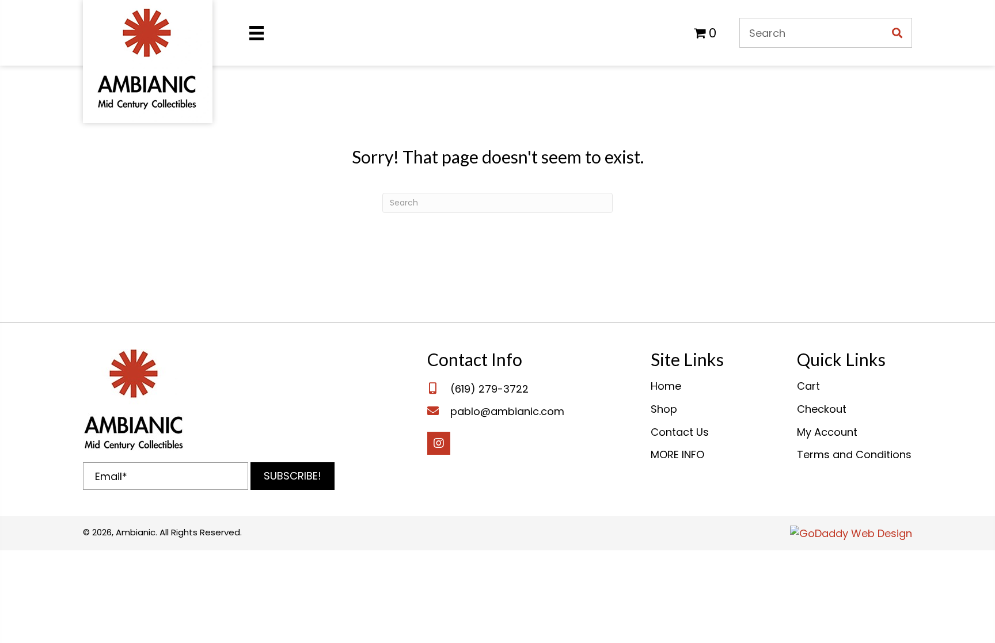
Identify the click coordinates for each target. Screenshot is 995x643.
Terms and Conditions (854, 454)
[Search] (897, 32)
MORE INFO (677, 454)
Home (666, 386)
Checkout (821, 409)
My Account (827, 432)
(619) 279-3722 (489, 389)
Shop (664, 409)
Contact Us (680, 432)
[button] (292, 476)
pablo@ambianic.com (507, 411)
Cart (808, 386)
